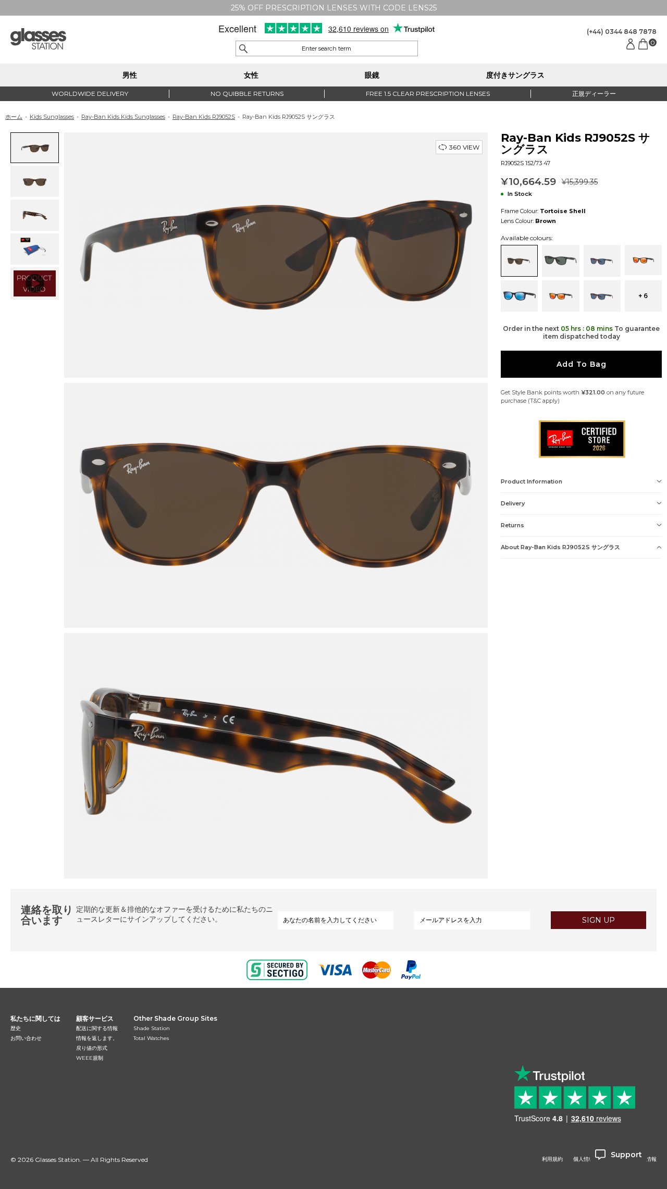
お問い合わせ (26, 1038)
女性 (251, 75)
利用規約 (552, 1159)
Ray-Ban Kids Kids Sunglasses (123, 116)
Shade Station (151, 1028)
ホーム (13, 116)
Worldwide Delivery (90, 93)
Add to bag (582, 364)
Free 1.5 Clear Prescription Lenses (428, 93)
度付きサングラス (515, 75)
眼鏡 (372, 75)
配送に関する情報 (97, 1028)
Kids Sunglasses (52, 116)
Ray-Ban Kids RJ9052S (203, 116)
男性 (129, 75)
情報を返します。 (97, 1038)
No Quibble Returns (247, 93)
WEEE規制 (89, 1058)
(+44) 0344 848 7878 (622, 31)
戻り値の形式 (91, 1048)
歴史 (15, 1028)
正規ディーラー (594, 93)
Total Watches (151, 1038)
